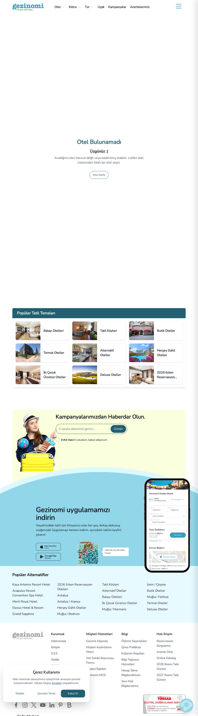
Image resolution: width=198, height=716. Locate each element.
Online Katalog (166, 658)
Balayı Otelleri (112, 597)
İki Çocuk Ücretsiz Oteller (119, 603)
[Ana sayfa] (28, 7)
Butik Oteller (156, 591)
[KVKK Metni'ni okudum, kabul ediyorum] (58, 439)
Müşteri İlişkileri (96, 669)
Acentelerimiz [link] (140, 7)
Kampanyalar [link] (117, 7)
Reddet (20, 693)
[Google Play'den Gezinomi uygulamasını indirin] (48, 557)
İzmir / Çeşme (156, 584)
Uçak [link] (101, 7)
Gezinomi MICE (96, 675)
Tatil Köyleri (110, 584)
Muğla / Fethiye (158, 597)
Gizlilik (55, 659)
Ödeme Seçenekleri (134, 641)
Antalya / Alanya (68, 601)
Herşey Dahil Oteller (71, 608)
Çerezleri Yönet (46, 693)
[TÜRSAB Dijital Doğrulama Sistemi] (164, 704)
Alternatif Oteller (114, 591)
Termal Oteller (157, 603)
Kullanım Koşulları (132, 653)
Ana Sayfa (99, 175)
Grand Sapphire (23, 614)
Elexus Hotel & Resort (28, 608)
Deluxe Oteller (157, 609)
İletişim (55, 647)
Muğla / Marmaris (114, 609)
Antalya (62, 595)
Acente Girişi (165, 652)
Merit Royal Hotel (24, 601)
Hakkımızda (58, 641)
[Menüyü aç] (179, 6)
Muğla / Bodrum (68, 614)
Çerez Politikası (131, 647)
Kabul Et (73, 693)
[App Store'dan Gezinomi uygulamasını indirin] (48, 547)
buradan (57, 683)
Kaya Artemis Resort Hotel (31, 584)
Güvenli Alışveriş (97, 641)
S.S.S (54, 653)
